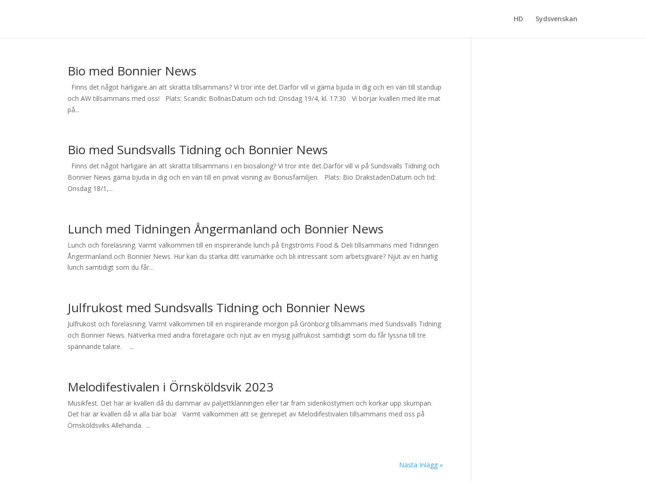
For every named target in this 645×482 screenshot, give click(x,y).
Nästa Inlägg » (421, 464)
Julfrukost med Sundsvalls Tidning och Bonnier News (216, 307)
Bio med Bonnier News (132, 70)
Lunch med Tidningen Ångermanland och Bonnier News (225, 228)
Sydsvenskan (556, 19)
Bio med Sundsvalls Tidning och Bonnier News (198, 149)
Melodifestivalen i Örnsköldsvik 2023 (170, 386)
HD (518, 19)
